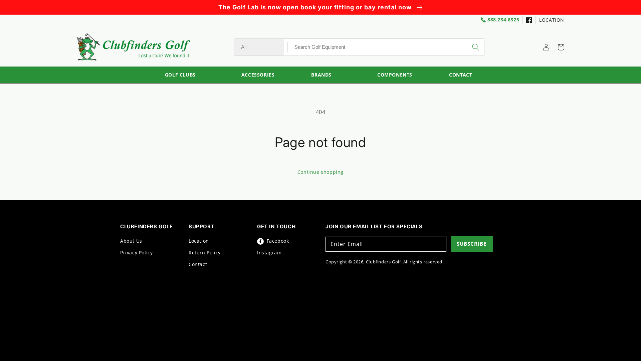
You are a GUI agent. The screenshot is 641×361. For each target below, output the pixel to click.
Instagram (269, 252)
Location (199, 241)
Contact (198, 264)
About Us (131, 241)
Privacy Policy (136, 252)
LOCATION (551, 20)
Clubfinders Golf (383, 262)
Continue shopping (320, 172)
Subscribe (471, 243)
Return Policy (205, 252)
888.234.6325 (503, 20)
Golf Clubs (180, 75)
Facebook (277, 241)
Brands (321, 75)
